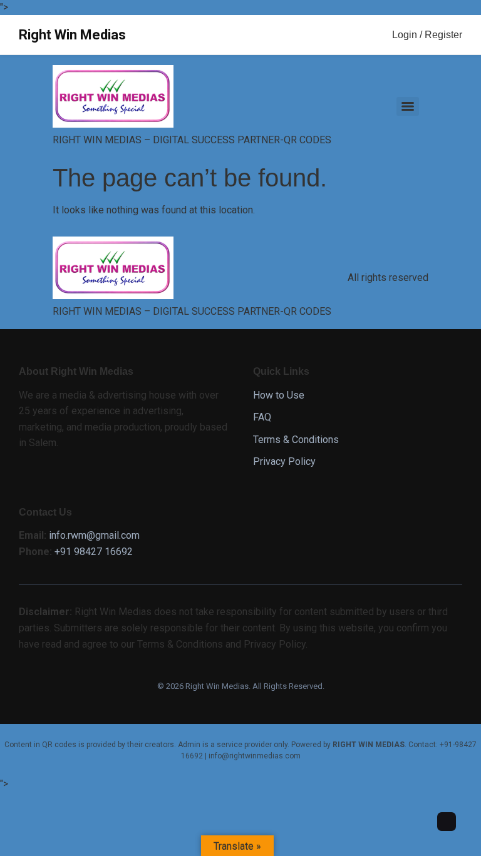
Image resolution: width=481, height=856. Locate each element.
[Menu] (407, 106)
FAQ (262, 417)
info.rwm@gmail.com (94, 535)
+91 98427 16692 (93, 552)
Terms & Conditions (296, 440)
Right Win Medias (72, 35)
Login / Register (427, 34)
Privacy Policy (284, 461)
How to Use (278, 395)
